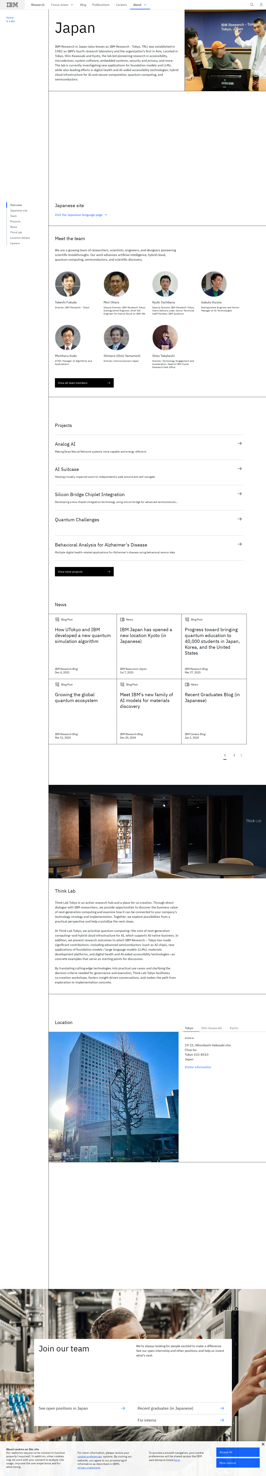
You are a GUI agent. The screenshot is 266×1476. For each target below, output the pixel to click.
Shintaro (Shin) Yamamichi (122, 356)
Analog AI (65, 444)
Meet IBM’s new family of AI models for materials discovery (146, 700)
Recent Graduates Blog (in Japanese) (212, 697)
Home (10, 17)
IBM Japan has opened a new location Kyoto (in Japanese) (146, 635)
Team (13, 216)
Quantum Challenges (77, 519)
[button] (263, 1444)
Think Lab (16, 232)
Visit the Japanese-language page (78, 214)
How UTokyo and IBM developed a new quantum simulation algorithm (83, 635)
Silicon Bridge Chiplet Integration (90, 494)
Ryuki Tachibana (163, 302)
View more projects (70, 571)
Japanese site (18, 210)
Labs (12, 21)
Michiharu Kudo (66, 356)
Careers (15, 243)
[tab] (191, 1027)
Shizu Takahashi (163, 356)
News (13, 227)
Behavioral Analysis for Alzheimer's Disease (101, 545)
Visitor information (198, 1067)
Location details (20, 238)
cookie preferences (90, 1456)
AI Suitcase (67, 469)
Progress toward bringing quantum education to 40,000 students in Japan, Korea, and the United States (212, 641)
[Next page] (241, 755)
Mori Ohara (111, 302)
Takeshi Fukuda (66, 302)
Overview (16, 205)
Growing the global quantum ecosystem (76, 697)
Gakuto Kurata (211, 302)
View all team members (72, 383)
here (177, 1460)
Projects (15, 221)
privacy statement (89, 1467)
